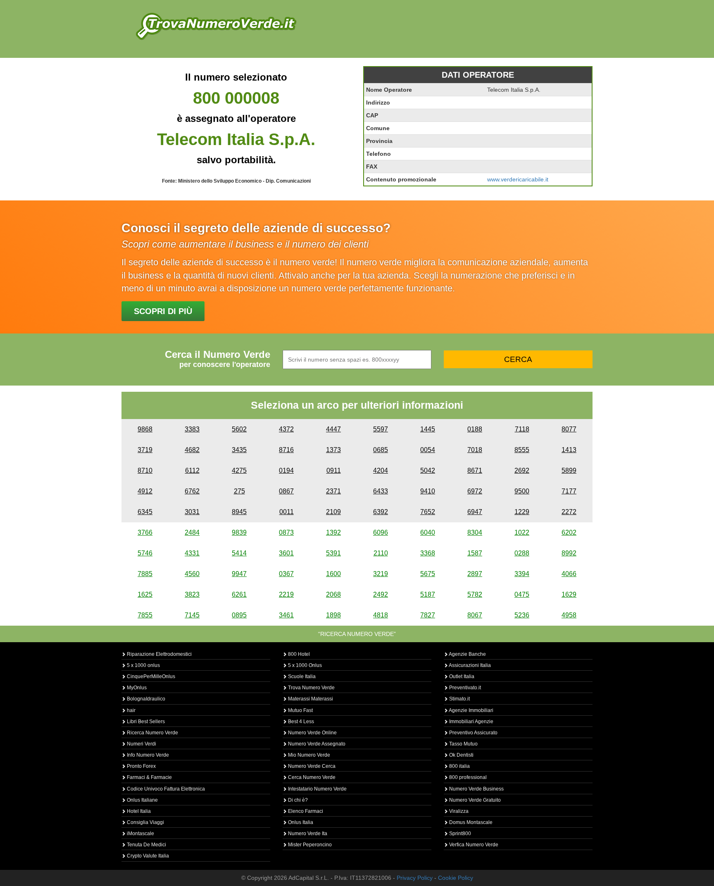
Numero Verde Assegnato (316, 744)
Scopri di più (163, 311)
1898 (333, 615)
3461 (286, 615)
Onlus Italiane (142, 800)
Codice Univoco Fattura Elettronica (165, 789)
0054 (427, 449)
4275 (239, 470)
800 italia (459, 766)
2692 (521, 470)
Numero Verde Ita (307, 833)
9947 (239, 573)
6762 (192, 491)
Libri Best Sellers (145, 721)
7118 (522, 429)
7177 (569, 491)
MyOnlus (136, 688)
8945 (239, 511)
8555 (521, 449)
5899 (569, 470)
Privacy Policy (415, 877)
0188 (474, 429)
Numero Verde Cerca (311, 766)
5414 (239, 553)
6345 (145, 511)
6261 (239, 594)
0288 (521, 553)
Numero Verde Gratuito (474, 800)
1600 (333, 573)
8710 (145, 470)
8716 (286, 449)
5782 (474, 594)
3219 (380, 573)
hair (131, 710)
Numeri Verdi (141, 744)
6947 (474, 511)
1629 (569, 594)
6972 (474, 491)
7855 (145, 615)
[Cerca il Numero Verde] (216, 25)
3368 (427, 553)
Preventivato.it (464, 688)
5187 (427, 594)
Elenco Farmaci (305, 811)
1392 (333, 532)
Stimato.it (459, 699)
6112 (192, 470)
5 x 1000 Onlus (304, 665)
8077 (569, 429)
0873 (286, 532)
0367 (286, 573)
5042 (427, 470)
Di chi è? (297, 800)
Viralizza (458, 811)
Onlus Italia (300, 822)
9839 (239, 532)
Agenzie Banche (467, 654)
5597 (380, 429)
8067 (474, 615)
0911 (333, 470)
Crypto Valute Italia (147, 856)
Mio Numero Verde (308, 755)
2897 (474, 573)
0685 (380, 449)
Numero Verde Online (312, 733)
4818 (380, 615)
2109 (333, 511)
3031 (192, 511)
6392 (380, 511)
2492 (380, 594)
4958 (569, 615)
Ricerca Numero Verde (152, 733)
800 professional (467, 777)
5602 (239, 429)
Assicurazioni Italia (469, 665)
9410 (427, 491)
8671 (474, 470)
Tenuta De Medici (146, 845)
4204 (380, 470)
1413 (569, 449)
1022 (521, 532)
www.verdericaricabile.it (517, 179)
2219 (286, 594)
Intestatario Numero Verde (317, 789)
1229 (521, 511)
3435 (239, 449)
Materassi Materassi (310, 699)
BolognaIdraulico (145, 699)
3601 (286, 553)
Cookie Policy (455, 877)
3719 (145, 449)
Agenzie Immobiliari (470, 710)
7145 (192, 615)
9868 (145, 429)
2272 (569, 511)
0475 (521, 594)
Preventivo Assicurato (472, 733)
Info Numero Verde (147, 755)
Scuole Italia (301, 676)
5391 (333, 553)
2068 (333, 594)
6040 (427, 532)
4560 (192, 573)
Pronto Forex (141, 766)
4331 (192, 553)
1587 (474, 553)
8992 (569, 553)
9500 (521, 491)
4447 (333, 429)
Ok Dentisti (461, 755)
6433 (380, 491)
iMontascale (140, 833)
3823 (192, 594)
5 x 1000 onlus (143, 665)
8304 (474, 532)
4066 (569, 573)
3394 (521, 573)
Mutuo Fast (300, 710)
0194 (286, 470)
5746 (145, 553)
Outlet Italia (461, 676)
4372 (286, 429)
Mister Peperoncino (309, 845)
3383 (192, 429)
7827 (427, 615)
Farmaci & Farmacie (149, 777)
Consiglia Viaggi (145, 822)
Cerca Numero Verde (311, 777)
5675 (427, 573)
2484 (192, 532)
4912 (145, 491)
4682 (192, 449)
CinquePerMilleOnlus (150, 676)
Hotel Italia (138, 811)
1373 (333, 449)
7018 (474, 449)
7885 (145, 573)
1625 (145, 594)
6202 (569, 532)
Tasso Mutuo (463, 744)
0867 (286, 491)
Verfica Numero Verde (473, 845)
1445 (427, 429)
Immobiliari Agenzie (470, 721)
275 (239, 491)
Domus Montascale (470, 822)
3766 (145, 532)
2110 (381, 553)
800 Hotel (298, 654)
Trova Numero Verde (311, 688)
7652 (427, 511)
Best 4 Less (300, 721)
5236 (521, 615)
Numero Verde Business (476, 789)
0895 (239, 615)
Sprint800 (459, 833)
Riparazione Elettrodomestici (159, 654)
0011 (286, 511)
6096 (380, 532)
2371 (333, 491)
